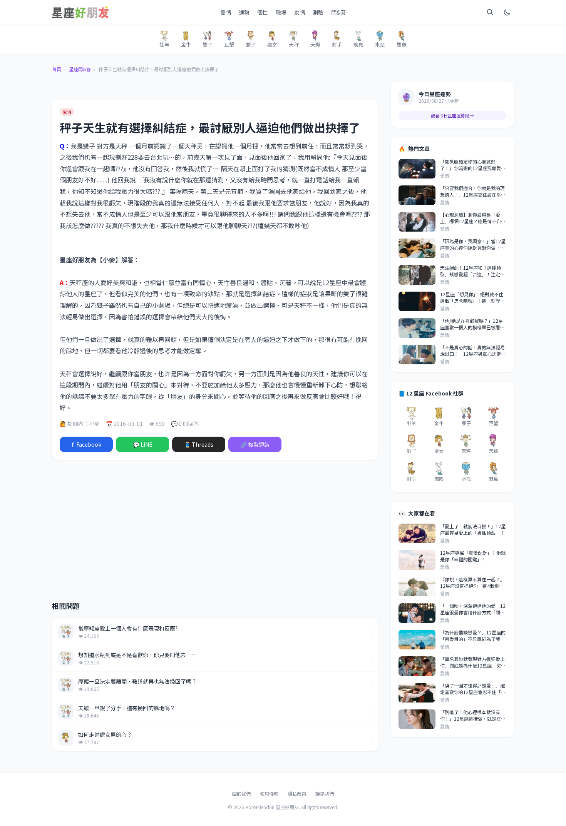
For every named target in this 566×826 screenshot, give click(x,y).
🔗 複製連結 (255, 444)
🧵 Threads (198, 444)
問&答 (338, 12)
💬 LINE (142, 444)
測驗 (318, 12)
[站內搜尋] (490, 12)
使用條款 (269, 793)
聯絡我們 (324, 793)
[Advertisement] (149, 526)
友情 (299, 12)
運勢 (244, 12)
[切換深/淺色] (507, 12)
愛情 (225, 12)
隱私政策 (297, 793)
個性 (262, 12)
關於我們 (241, 793)
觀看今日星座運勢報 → (452, 115)
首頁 (56, 69)
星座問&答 (80, 69)
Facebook (86, 444)
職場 (281, 12)
